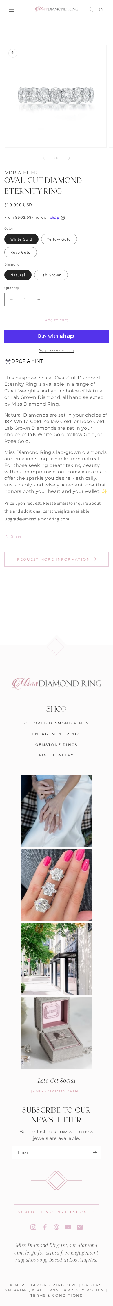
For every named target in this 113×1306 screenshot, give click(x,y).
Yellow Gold (59, 239)
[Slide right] (69, 158)
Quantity (11, 287)
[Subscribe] (94, 1152)
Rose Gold (20, 252)
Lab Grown (51, 275)
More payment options (56, 350)
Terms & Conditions (56, 1295)
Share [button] (16, 536)
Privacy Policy (84, 1290)
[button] (11, 9)
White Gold (21, 239)
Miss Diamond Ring (40, 1284)
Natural (17, 275)
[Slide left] (43, 158)
